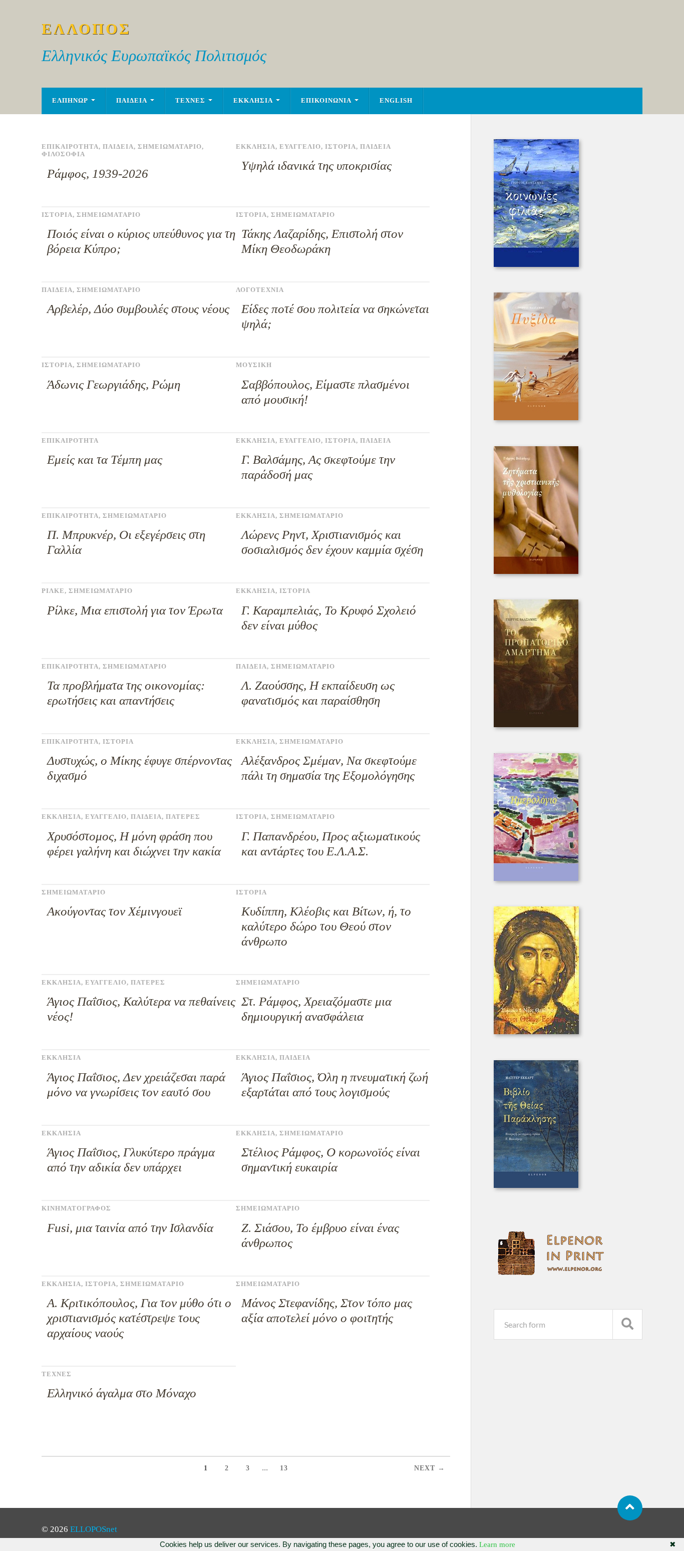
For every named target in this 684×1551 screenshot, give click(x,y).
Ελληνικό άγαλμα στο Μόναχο (121, 1393)
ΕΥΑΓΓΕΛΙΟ (300, 146)
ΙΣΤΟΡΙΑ (340, 146)
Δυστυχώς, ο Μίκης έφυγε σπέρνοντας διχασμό (139, 768)
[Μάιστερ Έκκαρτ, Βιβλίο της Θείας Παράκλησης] (536, 1185)
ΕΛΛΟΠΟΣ (86, 29)
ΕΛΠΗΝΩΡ (70, 100)
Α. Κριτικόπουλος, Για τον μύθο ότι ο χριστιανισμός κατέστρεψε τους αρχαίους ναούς (139, 1318)
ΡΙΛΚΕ (53, 590)
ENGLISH (396, 100)
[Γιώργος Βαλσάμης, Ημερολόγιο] (536, 878)
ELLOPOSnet (93, 1529)
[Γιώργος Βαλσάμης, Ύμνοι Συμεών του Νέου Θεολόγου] (536, 1031)
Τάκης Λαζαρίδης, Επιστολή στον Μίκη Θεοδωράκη (322, 241)
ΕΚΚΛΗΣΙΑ (253, 100)
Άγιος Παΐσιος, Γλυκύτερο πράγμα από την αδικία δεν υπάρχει (131, 1159)
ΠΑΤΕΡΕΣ (183, 816)
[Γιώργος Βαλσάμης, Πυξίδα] (536, 417)
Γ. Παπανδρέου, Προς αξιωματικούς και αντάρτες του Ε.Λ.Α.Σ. (330, 843)
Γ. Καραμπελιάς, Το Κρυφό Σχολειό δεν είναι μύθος (328, 617)
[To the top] (629, 1507)
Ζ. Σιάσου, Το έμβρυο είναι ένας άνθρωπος (320, 1235)
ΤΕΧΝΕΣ (190, 100)
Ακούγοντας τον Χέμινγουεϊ (114, 911)
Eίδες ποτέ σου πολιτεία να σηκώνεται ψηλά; (335, 316)
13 (284, 1468)
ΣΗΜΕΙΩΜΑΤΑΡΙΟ (170, 146)
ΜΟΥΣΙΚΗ (254, 365)
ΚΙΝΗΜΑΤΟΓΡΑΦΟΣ (76, 1208)
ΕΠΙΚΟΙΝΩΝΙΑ (326, 100)
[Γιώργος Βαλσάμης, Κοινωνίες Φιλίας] (536, 264)
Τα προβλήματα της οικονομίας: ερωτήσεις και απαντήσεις (126, 693)
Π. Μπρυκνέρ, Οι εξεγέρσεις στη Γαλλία (126, 542)
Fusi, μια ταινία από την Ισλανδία (130, 1227)
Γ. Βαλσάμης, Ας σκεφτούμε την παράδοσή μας (318, 467)
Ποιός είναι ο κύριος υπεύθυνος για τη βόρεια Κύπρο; (141, 241)
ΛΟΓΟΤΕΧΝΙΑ (260, 289)
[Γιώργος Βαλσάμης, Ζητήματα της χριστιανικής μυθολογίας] (536, 571)
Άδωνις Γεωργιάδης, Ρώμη (113, 384)
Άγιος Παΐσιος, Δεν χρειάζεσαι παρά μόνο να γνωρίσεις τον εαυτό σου (136, 1084)
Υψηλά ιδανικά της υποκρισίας (316, 165)
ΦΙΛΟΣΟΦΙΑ (63, 154)
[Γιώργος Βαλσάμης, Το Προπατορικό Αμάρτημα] (536, 724)
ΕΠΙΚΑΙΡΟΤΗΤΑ (70, 146)
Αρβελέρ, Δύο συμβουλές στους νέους (138, 309)
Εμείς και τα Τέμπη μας (104, 459)
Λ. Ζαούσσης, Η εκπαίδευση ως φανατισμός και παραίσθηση (318, 693)
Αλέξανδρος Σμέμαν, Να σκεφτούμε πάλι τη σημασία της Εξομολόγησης (329, 768)
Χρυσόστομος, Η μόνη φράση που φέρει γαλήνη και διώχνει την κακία (134, 843)
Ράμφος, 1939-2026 (97, 173)
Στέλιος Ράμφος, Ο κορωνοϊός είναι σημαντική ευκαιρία (330, 1159)
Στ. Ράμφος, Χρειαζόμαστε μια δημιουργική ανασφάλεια (316, 1009)
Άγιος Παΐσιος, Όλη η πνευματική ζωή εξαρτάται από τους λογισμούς (334, 1084)
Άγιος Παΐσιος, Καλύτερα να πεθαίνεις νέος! (141, 1009)
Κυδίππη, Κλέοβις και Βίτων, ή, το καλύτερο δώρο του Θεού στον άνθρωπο (326, 926)
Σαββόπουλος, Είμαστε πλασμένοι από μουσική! (325, 392)
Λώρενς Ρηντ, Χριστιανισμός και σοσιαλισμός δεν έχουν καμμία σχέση (332, 542)
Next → (429, 1468)
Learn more (497, 1544)
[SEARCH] (627, 1324)
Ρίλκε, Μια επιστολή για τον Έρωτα (135, 610)
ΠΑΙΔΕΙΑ (131, 100)
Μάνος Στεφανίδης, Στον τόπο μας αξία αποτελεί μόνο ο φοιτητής (326, 1310)
